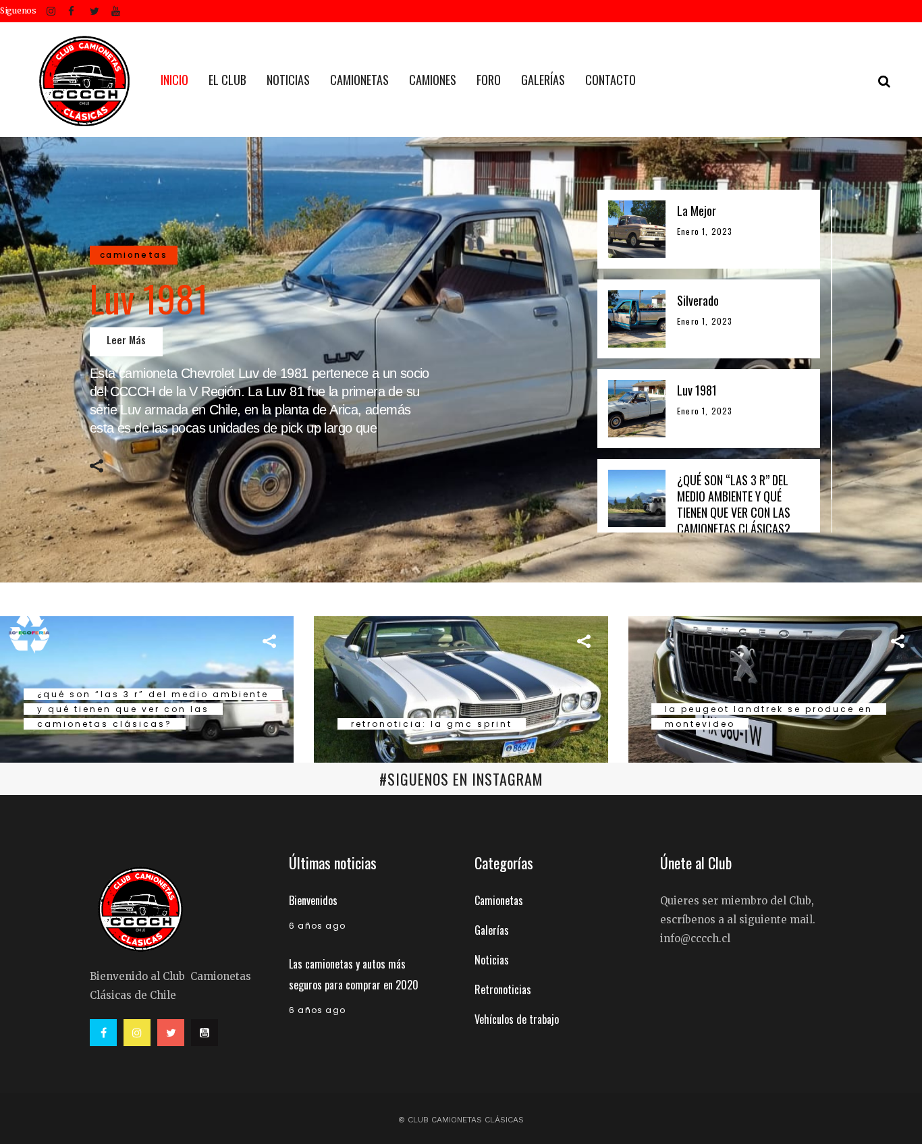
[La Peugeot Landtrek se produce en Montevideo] (775, 687)
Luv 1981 (149, 297)
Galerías (491, 930)
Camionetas (498, 900)
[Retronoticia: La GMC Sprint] (460, 687)
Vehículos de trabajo (516, 1019)
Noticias (491, 960)
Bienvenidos (313, 900)
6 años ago (317, 925)
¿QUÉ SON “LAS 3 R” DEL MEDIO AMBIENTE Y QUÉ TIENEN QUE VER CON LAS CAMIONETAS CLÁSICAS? (153, 709)
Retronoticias (502, 989)
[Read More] (126, 341)
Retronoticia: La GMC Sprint (431, 724)
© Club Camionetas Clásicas (461, 1119)
